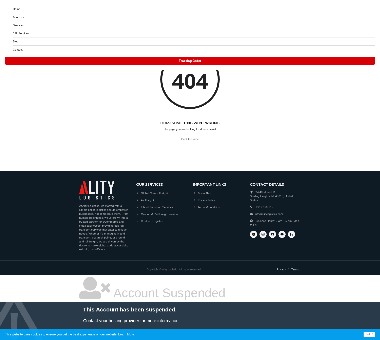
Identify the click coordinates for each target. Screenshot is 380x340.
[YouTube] (282, 234)
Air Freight (147, 200)
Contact (18, 49)
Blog (15, 41)
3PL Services (21, 33)
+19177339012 (263, 207)
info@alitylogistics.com (269, 213)
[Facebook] (272, 234)
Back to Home (190, 139)
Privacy (281, 269)
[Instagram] (263, 234)
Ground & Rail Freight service (159, 214)
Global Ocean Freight (154, 193)
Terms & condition (209, 207)
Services (18, 25)
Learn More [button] (126, 334)
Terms (295, 269)
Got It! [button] (369, 334)
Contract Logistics (152, 221)
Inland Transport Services (157, 207)
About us (18, 17)
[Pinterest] (253, 234)
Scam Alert (204, 193)
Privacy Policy (206, 200)
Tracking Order (190, 61)
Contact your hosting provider (111, 320)
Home (16, 9)
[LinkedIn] (291, 234)
